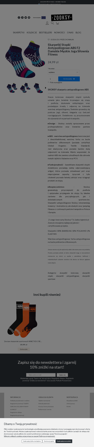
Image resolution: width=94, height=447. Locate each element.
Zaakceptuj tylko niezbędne (32, 441)
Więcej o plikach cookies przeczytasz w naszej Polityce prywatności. (29, 436)
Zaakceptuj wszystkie (64, 441)
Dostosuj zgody (49, 441)
